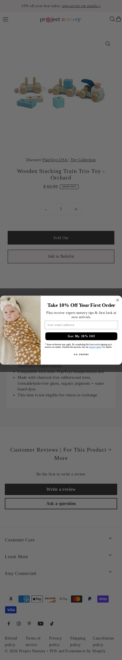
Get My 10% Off (81, 336)
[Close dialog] (118, 300)
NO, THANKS (81, 354)
